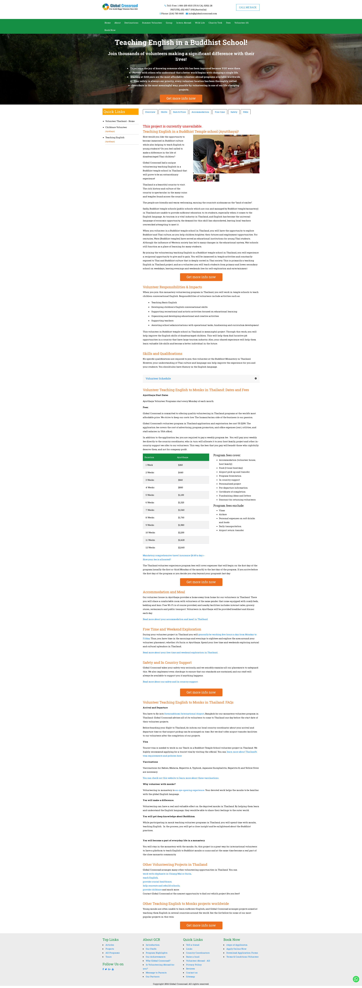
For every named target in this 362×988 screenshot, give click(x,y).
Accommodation (200, 111)
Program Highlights (156, 952)
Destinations (131, 22)
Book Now (109, 30)
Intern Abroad (183, 22)
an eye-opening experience (189, 790)
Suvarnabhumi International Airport (184, 713)
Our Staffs (151, 948)
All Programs (112, 952)
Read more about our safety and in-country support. (170, 681)
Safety (234, 111)
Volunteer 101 (241, 22)
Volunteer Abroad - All (198, 960)
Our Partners (153, 976)
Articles (109, 944)
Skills (164, 111)
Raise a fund (192, 956)
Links (189, 948)
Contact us (192, 972)
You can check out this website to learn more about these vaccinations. (181, 778)
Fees (228, 22)
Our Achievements (155, 956)
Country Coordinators (198, 952)
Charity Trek (215, 22)
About (117, 22)
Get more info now (181, 98)
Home (107, 22)
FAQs (245, 111)
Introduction (153, 944)
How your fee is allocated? (157, 559)
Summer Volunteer (152, 22)
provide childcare (152, 889)
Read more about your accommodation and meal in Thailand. (175, 619)
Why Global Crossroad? (158, 960)
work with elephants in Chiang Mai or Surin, (167, 873)
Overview (150, 111)
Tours (108, 956)
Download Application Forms (242, 952)
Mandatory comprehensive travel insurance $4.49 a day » (173, 555)
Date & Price (179, 111)
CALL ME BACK (248, 7)
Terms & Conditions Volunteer (242, 956)
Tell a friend (192, 944)
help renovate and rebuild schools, (161, 885)
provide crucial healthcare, (157, 881)
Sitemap (190, 976)
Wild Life (200, 22)
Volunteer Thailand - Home (120, 121)
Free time (220, 111)
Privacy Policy (194, 964)
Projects (109, 948)
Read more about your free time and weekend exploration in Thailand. (180, 652)
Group (169, 22)
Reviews (190, 968)
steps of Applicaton (236, 944)
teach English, (150, 877)
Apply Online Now (236, 948)
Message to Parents (156, 972)
